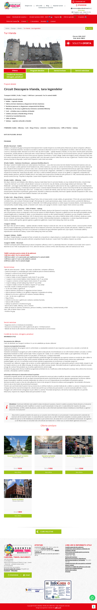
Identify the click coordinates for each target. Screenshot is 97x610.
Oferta (15, 71)
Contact (53, 21)
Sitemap (67, 571)
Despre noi (28, 6)
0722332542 (14, 575)
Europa (13, 28)
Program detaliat (37, 71)
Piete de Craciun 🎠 (12, 21)
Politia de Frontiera (71, 557)
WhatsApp (81, 10)
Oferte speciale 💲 (70, 17)
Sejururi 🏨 (58, 17)
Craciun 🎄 (24, 21)
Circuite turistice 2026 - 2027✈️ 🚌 (40, 17)
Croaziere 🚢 (82, 17)
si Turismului (81, 560)
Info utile (39, 6)
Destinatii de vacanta (19, 17)
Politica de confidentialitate (73, 568)
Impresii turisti (58, 6)
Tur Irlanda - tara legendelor (32, 28)
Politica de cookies (71, 570)
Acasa (8, 17)
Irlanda (19, 28)
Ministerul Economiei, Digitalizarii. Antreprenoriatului (75, 559)
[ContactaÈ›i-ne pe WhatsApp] (92, 598)
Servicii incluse (60, 71)
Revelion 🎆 (44, 21)
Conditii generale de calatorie (74, 547)
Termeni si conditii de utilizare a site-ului (77, 567)
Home (7, 28)
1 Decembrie (34, 21)
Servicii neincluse (82, 71)
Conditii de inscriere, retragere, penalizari (15, 75)
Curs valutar (46, 531)
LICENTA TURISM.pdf (47, 549)
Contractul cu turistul (45, 7)
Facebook (7, 570)
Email (28, 575)
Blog (47, 6)
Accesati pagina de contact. (12, 569)
